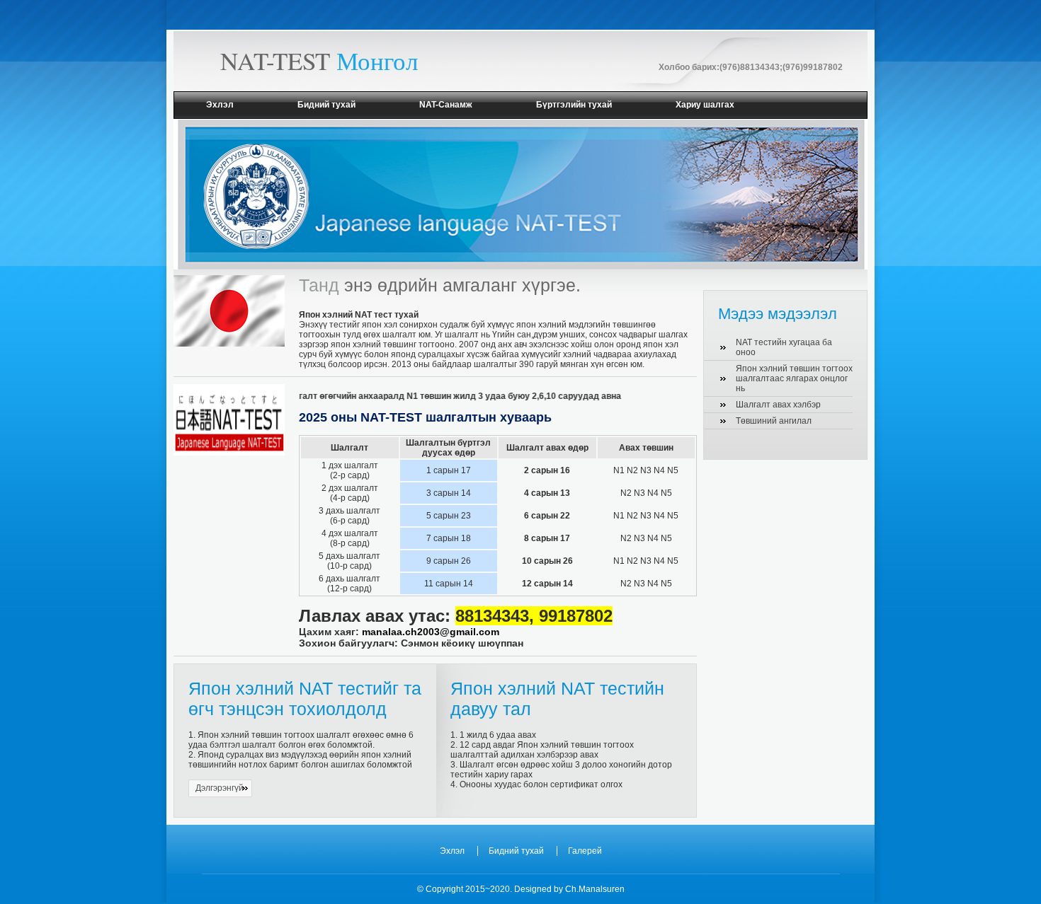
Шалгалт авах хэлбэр (778, 405)
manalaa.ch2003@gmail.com (430, 631)
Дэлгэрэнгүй (219, 788)
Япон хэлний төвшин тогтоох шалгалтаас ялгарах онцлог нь (794, 378)
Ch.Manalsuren (595, 889)
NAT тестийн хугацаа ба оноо (784, 347)
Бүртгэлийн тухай (574, 105)
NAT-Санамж (445, 105)
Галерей (585, 851)
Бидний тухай (326, 105)
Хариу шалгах (705, 105)
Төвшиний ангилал (774, 421)
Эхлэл (220, 105)
